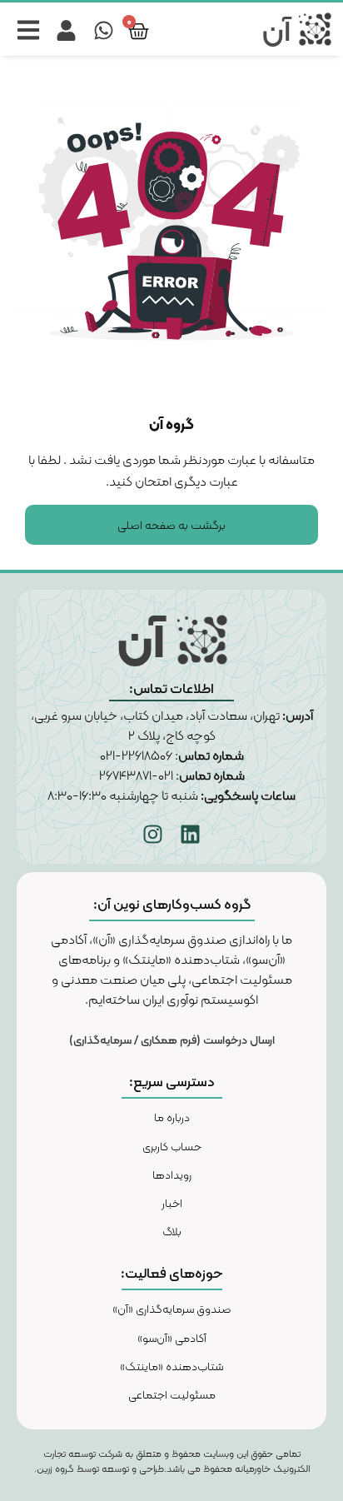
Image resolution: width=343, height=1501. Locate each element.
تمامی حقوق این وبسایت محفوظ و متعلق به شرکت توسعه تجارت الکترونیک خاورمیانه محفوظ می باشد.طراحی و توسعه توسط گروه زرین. (172, 1461)
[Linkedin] (190, 834)
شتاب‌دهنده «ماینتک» (171, 1366)
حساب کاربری (171, 1146)
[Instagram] (153, 834)
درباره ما (172, 1117)
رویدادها (171, 1174)
